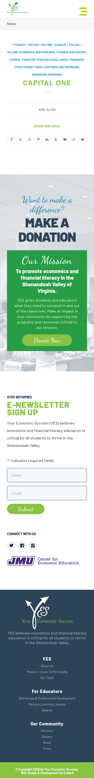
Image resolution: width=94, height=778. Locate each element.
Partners (47, 731)
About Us (47, 666)
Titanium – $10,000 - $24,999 (32, 44)
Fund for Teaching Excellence (45, 59)
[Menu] (81, 11)
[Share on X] (20, 139)
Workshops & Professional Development (47, 698)
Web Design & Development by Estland (47, 773)
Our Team (47, 678)
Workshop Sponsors (47, 74)
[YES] (17, 9)
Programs (76, 59)
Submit (25, 509)
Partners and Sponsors (61, 67)
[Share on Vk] (65, 139)
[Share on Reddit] (73, 139)
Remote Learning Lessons (47, 704)
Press (47, 748)
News (11, 23)
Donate (47, 737)
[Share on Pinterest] (38, 139)
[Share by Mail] (82, 139)
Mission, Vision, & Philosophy (47, 672)
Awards (47, 710)
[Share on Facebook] (11, 139)
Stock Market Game (28, 67)
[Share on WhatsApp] (29, 139)
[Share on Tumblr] (56, 139)
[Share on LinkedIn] (47, 139)
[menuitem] (81, 11)
